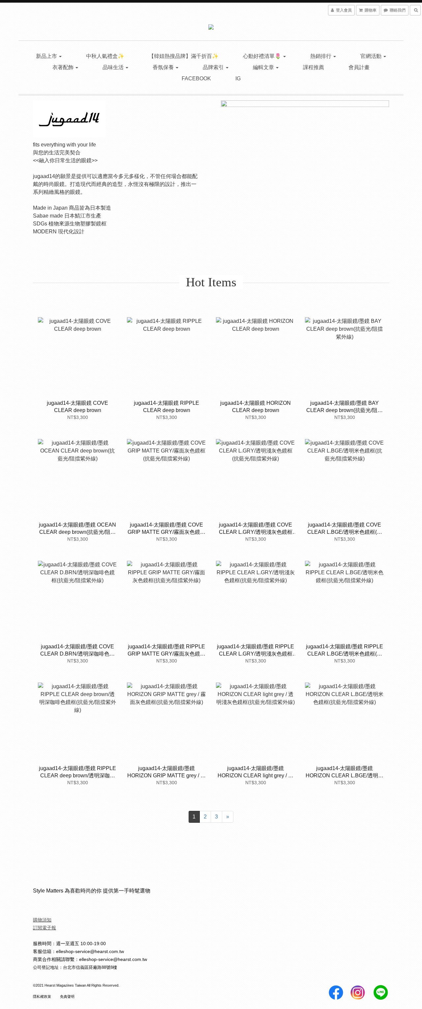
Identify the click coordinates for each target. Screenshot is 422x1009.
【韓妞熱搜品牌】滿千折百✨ (184, 56)
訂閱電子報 (44, 927)
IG (238, 78)
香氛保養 (164, 67)
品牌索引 (214, 67)
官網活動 (371, 56)
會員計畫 (359, 67)
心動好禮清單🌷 (263, 56)
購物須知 (42, 919)
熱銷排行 (321, 56)
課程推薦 (313, 67)
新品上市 (47, 56)
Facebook (196, 78)
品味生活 (114, 67)
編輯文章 (264, 67)
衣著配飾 (63, 67)
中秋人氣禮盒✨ (105, 56)
